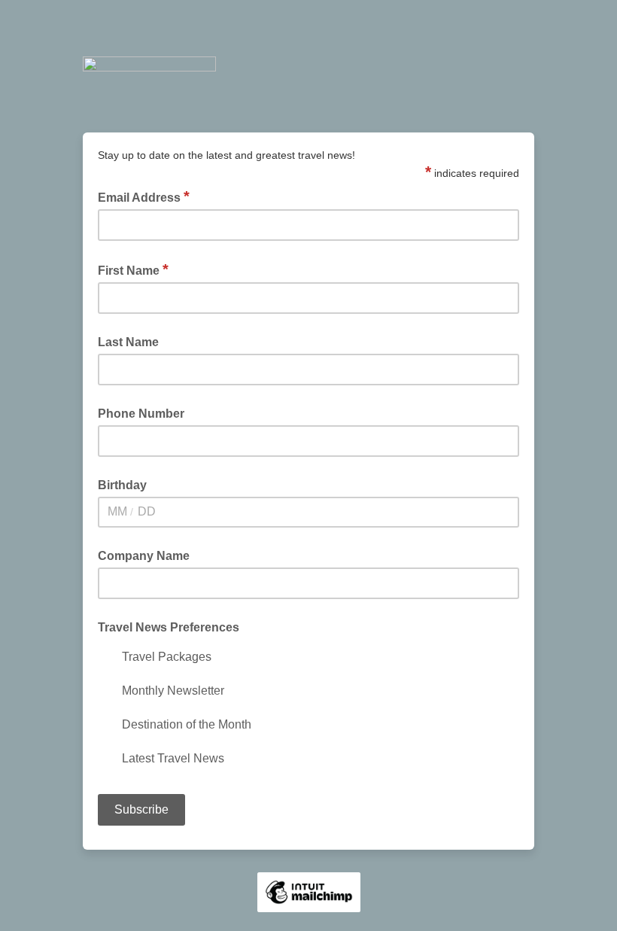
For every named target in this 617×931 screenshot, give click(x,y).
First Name (133, 269)
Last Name (128, 342)
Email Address (144, 196)
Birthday (122, 485)
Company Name (144, 555)
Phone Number (141, 413)
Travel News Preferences (168, 627)
